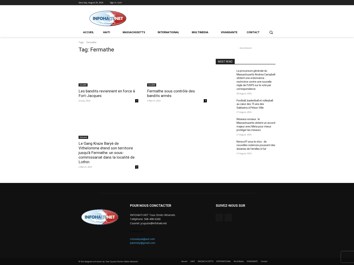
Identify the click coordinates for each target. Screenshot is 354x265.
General (83, 137)
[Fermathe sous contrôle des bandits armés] (177, 71)
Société (83, 85)
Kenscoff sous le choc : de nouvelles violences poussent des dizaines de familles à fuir (256, 145)
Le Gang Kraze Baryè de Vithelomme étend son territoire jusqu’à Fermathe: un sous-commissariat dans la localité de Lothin (107, 152)
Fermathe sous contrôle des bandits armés (171, 93)
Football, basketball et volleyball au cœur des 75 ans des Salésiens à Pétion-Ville (255, 104)
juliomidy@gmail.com (142, 242)
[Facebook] (268, 3)
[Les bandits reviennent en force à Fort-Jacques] (108, 71)
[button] (271, 32)
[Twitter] (273, 3)
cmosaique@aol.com (142, 238)
